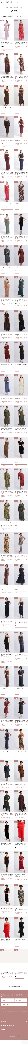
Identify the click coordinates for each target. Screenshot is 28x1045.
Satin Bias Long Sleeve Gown (6, 1004)
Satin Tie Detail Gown (5, 688)
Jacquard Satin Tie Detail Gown (7, 299)
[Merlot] (2, 143)
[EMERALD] (2, 591)
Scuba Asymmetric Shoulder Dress (6, 365)
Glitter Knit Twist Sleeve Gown (7, 172)
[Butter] (16, 847)
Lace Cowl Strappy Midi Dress (7, 972)
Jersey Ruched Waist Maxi (6, 751)
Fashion (11, 7)
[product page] (7, 30)
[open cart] (25, 2)
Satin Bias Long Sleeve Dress (6, 428)
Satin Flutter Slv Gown (5, 42)
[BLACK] (2, 46)
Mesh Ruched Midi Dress (5, 939)
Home (7, 7)
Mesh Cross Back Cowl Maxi (6, 107)
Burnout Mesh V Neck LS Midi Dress (6, 1036)
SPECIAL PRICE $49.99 (5, 787)
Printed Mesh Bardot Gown (6, 555)
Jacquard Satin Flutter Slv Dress (7, 720)
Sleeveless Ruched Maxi (5, 397)
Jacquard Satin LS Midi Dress (6, 491)
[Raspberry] (16, 625)
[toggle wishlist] (12, 21)
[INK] (3, 46)
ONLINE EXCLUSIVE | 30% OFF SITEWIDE (7, 50)
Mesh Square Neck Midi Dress (7, 874)
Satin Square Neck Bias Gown (7, 586)
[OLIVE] (1, 46)
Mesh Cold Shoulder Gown (6, 333)
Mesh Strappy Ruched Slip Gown (6, 655)
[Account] (22, 2)
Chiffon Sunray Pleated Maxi (6, 76)
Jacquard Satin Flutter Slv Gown (6, 523)
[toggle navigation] (1, 2)
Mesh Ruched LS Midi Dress (6, 139)
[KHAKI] (18, 625)
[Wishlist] (20, 2)
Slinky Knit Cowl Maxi (5, 236)
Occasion (16, 7)
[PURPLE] (15, 625)
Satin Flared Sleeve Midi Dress (7, 267)
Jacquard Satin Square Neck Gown (6, 204)
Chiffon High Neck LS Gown (6, 813)
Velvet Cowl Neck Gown (6, 843)
